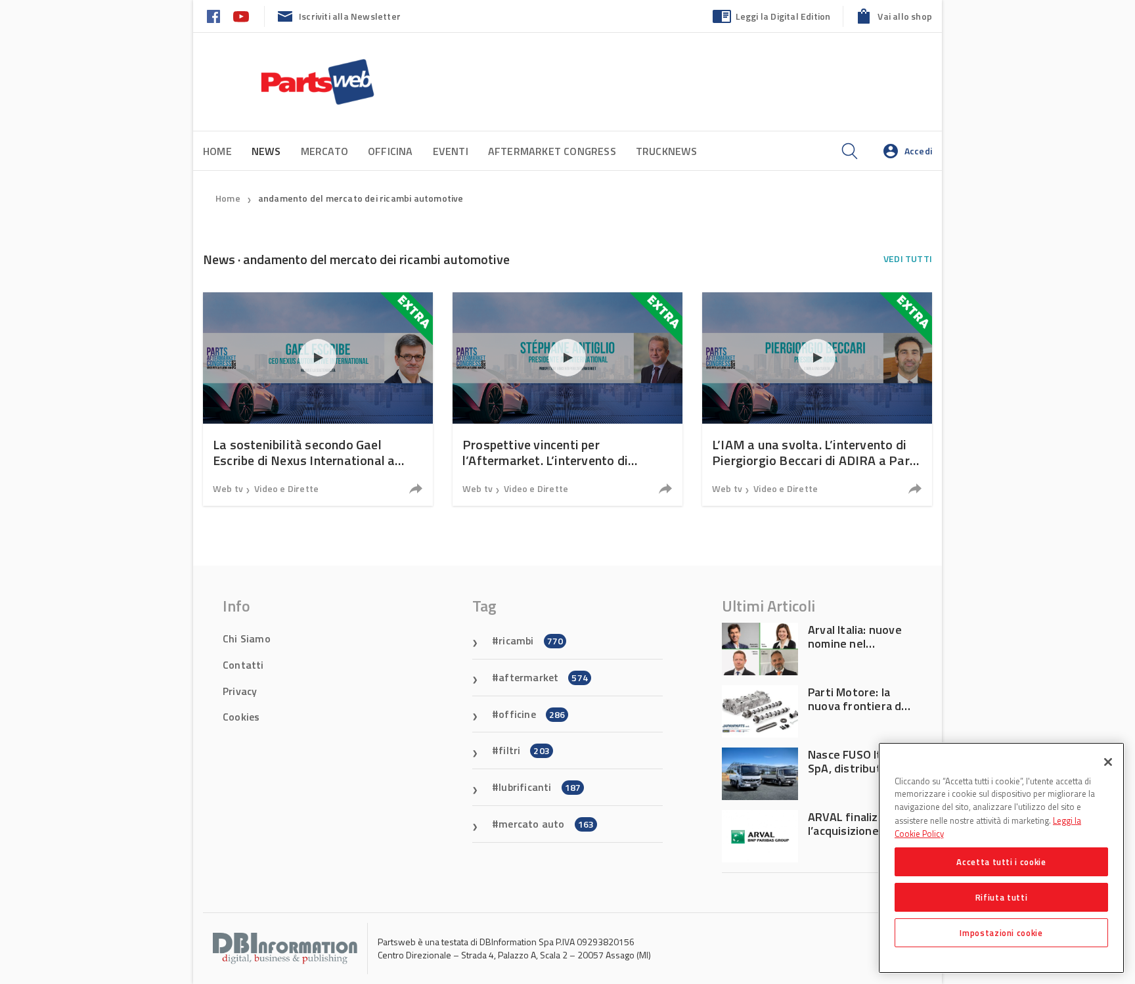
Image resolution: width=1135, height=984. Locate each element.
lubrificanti (540, 787)
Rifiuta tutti (1001, 897)
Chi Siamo (247, 638)
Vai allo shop (905, 16)
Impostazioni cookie (1001, 932)
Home (217, 151)
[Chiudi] (1108, 762)
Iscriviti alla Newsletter (350, 16)
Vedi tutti (907, 258)
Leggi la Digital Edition (783, 16)
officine (532, 714)
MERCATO (324, 151)
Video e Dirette (286, 488)
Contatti (243, 665)
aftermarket (543, 677)
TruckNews (667, 151)
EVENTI (450, 151)
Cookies (241, 717)
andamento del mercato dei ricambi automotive (361, 198)
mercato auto (546, 824)
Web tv (228, 488)
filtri (524, 750)
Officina (390, 151)
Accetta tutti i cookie (1001, 861)
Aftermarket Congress (552, 151)
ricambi (531, 640)
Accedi (918, 151)
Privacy (240, 691)
